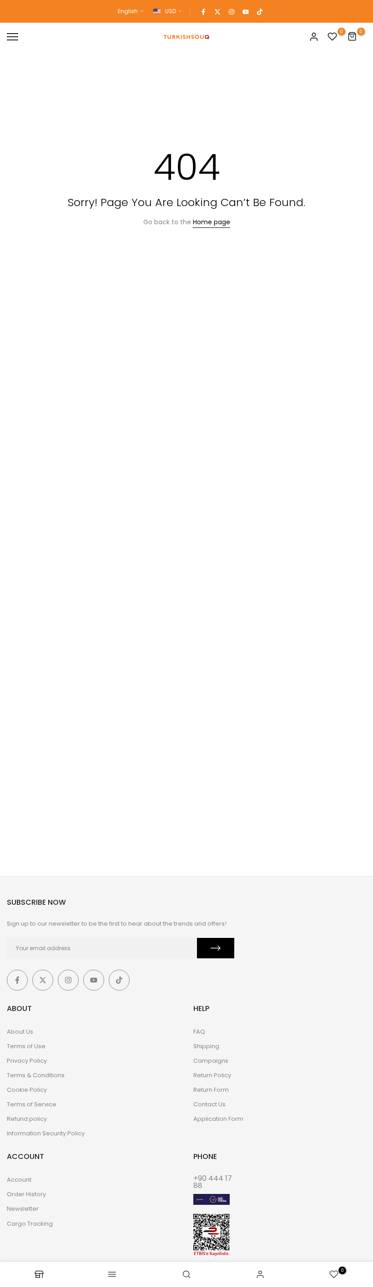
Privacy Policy (27, 1060)
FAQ (199, 1031)
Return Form (211, 1089)
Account (19, 1179)
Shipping (206, 1046)
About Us (20, 1031)
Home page (211, 222)
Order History (26, 1194)
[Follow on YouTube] (245, 11)
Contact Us (209, 1104)
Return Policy (212, 1075)
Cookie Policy (27, 1089)
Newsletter (23, 1208)
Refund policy (27, 1118)
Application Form (218, 1118)
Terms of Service (31, 1104)
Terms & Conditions (36, 1075)
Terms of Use (26, 1046)
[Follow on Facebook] (203, 11)
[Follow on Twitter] (217, 11)
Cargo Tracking (30, 1223)
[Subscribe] (215, 948)
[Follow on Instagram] (231, 11)
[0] (333, 37)
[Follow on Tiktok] (259, 11)
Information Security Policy (46, 1133)
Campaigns (210, 1060)
